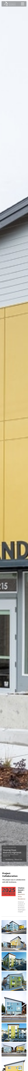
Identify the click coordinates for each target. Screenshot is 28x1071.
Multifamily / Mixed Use (14, 860)
